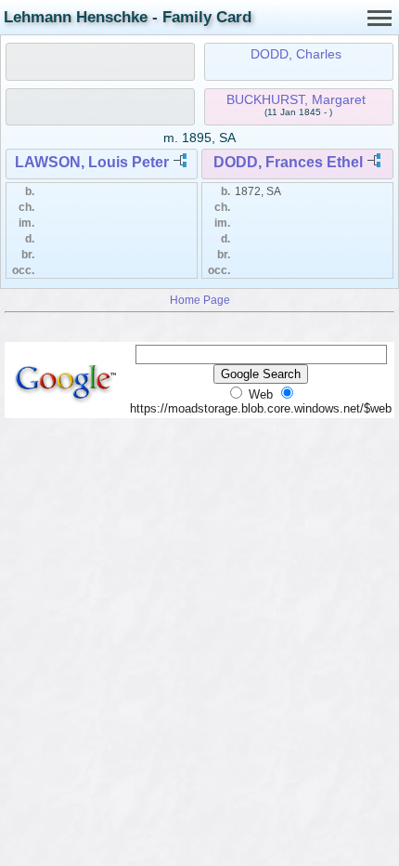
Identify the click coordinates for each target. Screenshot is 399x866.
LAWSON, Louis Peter (92, 162)
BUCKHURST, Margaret (296, 99)
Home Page (200, 300)
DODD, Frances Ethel (288, 162)
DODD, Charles (296, 53)
